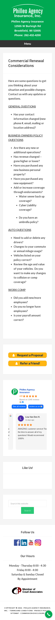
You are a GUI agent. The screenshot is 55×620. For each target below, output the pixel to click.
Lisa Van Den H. (26, 417)
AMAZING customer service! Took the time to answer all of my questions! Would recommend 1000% (26, 434)
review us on (34, 406)
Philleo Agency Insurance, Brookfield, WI (27, 11)
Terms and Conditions (21, 611)
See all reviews (19, 406)
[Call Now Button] (48, 614)
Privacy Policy (42, 611)
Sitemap (15, 613)
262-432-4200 (32, 35)
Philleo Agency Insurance (27, 391)
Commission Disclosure (32, 613)
